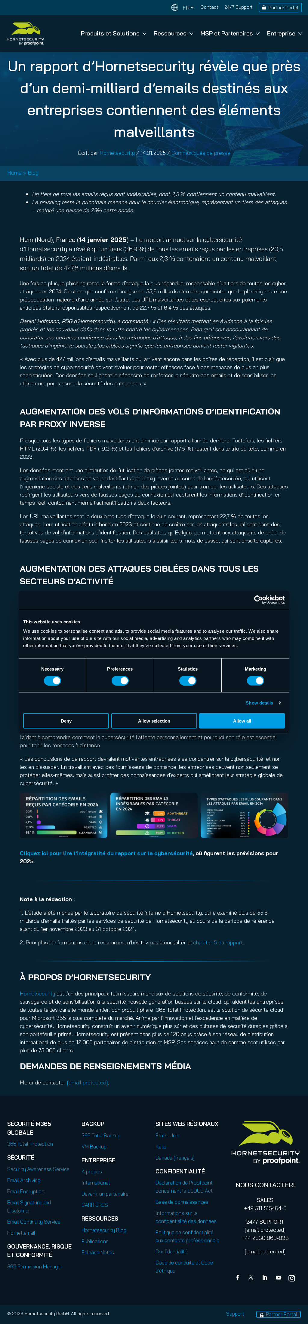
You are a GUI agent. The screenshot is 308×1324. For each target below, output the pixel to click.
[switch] (120, 680)
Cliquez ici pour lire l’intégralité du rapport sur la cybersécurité (106, 853)
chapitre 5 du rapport (218, 942)
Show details (259, 702)
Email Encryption (25, 1191)
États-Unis (167, 1135)
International (96, 1182)
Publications (95, 1241)
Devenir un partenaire (105, 1194)
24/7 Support (238, 7)
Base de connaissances (182, 1202)
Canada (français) (175, 1157)
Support (235, 1313)
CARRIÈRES (95, 1205)
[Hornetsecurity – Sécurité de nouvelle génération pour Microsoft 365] (25, 33)
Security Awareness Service (38, 1169)
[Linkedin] (265, 1278)
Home (14, 172)
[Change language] (183, 7)
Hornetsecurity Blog (104, 1230)
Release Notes (98, 1252)
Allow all (242, 720)
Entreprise (281, 33)
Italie (161, 1146)
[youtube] (278, 1278)
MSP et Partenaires (227, 33)
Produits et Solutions (110, 33)
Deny (66, 720)
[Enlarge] (100, 800)
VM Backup (94, 1146)
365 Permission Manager (34, 1266)
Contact (209, 7)
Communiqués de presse (200, 152)
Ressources (170, 33)
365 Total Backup (101, 1135)
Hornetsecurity (117, 152)
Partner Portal (283, 8)
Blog (33, 172)
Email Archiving (23, 1180)
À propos (92, 1171)
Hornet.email (21, 1233)
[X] (252, 1278)
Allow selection (154, 720)
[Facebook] (238, 1278)
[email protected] (265, 1229)
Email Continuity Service (33, 1222)
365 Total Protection (30, 1144)
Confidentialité (171, 1251)
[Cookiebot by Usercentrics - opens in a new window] (258, 599)
